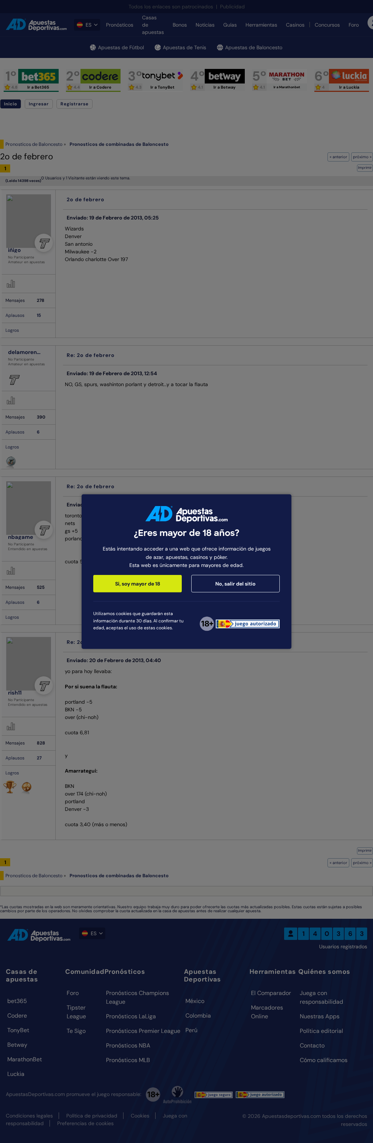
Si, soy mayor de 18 (137, 583)
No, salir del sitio (235, 583)
